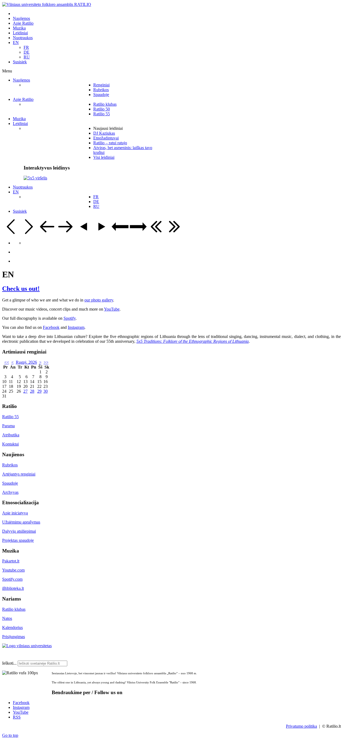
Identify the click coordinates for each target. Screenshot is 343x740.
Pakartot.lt (10, 561)
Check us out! (21, 288)
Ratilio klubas (13, 609)
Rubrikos (10, 465)
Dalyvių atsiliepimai (19, 531)
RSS (17, 717)
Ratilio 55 (10, 416)
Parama (8, 426)
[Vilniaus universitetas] (27, 645)
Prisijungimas (13, 636)
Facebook (51, 327)
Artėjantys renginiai (18, 474)
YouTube (112, 309)
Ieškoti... (9, 663)
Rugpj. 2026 (26, 362)
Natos (7, 618)
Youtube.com (13, 570)
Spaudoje (10, 483)
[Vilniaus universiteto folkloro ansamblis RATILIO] (46, 4)
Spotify (70, 318)
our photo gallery (98, 300)
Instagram (76, 327)
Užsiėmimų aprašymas (21, 522)
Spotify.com (12, 579)
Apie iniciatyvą (15, 513)
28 (32, 391)
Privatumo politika (301, 726)
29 (39, 391)
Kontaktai (10, 444)
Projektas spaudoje (18, 540)
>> (46, 362)
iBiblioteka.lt (13, 588)
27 (25, 391)
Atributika (10, 435)
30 (45, 391)
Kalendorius (12, 627)
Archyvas (10, 492)
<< (6, 362)
